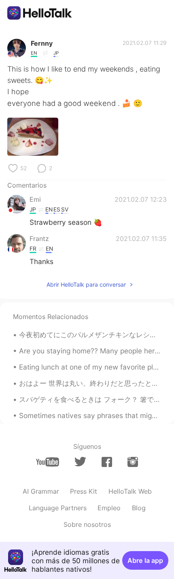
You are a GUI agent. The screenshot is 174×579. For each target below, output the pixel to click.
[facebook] (107, 462)
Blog (139, 508)
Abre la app (145, 560)
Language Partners (58, 508)
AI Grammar (41, 491)
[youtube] (47, 462)
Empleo (109, 508)
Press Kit (83, 491)
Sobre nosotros (87, 524)
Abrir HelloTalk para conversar (86, 284)
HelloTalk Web (130, 491)
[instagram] (132, 462)
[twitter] (80, 462)
